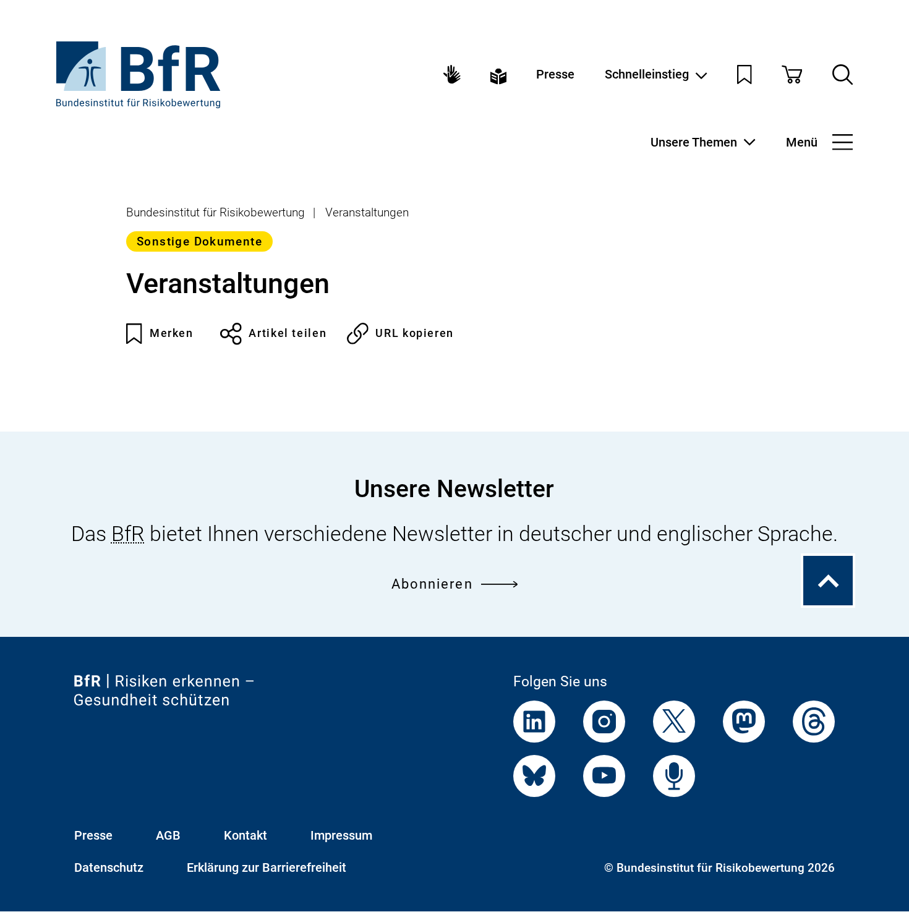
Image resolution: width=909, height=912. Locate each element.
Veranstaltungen (367, 212)
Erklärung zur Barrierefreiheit (266, 867)
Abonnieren (432, 584)
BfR (128, 534)
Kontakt (245, 835)
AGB (168, 835)
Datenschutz (108, 867)
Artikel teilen (287, 332)
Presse (555, 74)
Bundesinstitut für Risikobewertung (215, 212)
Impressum (341, 835)
